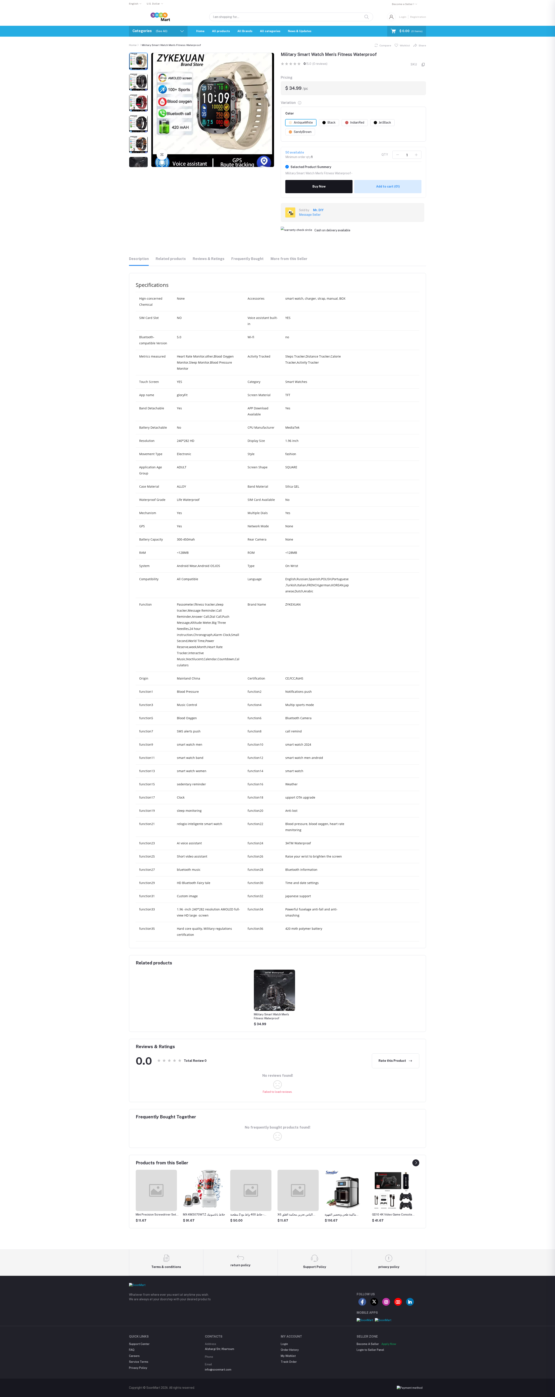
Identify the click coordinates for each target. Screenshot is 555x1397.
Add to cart (388, 186)
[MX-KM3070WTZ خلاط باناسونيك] (156, 1189)
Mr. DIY (318, 210)
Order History (290, 1349)
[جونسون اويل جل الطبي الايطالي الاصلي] (392, 1190)
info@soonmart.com (218, 1369)
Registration (418, 16)
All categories (270, 31)
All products (221, 31)
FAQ (131, 1349)
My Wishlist (288, 1356)
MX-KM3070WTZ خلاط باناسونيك (157, 1214)
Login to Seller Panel (370, 1349)
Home (200, 31)
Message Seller (310, 214)
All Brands (244, 31)
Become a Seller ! (403, 4)
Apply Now (388, 1344)
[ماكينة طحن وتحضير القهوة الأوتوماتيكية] (298, 1190)
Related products (171, 259)
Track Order (289, 1361)
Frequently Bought (247, 259)
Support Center (139, 1344)
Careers (134, 1356)
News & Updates (299, 31)
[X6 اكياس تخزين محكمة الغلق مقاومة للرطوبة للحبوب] (250, 1190)
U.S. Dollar (153, 3)
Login (402, 16)
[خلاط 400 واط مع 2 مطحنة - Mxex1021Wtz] (203, 1190)
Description (139, 259)
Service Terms (138, 1361)
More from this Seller (289, 259)
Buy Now (319, 186)
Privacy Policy (138, 1367)
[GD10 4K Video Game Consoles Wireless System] (345, 1190)
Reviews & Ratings (208, 259)
